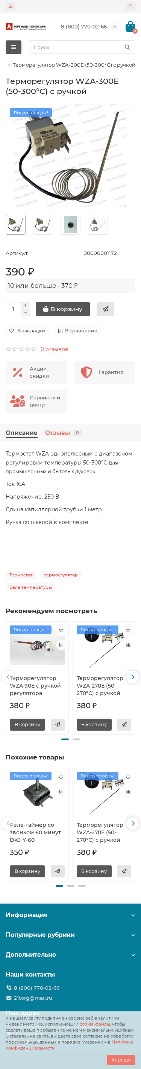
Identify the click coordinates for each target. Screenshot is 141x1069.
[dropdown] (10, 6)
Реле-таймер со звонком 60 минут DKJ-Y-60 (35, 832)
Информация (27, 915)
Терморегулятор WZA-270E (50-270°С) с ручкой (100, 686)
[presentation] (8, 677)
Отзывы (62, 432)
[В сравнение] (61, 645)
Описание (22, 432)
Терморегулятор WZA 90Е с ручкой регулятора (35, 686)
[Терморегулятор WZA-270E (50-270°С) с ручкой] (104, 647)
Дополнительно (31, 954)
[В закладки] (61, 630)
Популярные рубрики (40, 934)
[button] (65, 739)
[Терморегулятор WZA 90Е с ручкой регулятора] (37, 647)
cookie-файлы (95, 1024)
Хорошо (121, 1060)
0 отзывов (54, 349)
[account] (130, 6)
